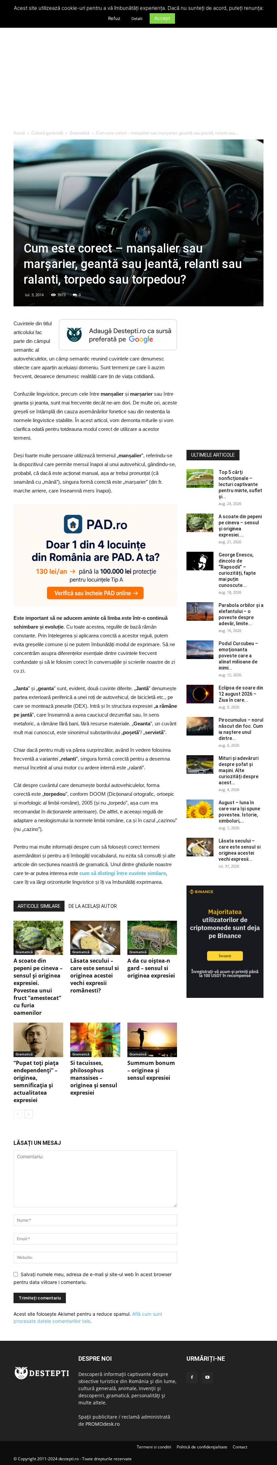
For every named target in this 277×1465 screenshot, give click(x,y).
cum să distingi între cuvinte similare (122, 873)
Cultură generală (47, 133)
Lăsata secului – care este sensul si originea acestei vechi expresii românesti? (94, 975)
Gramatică (80, 133)
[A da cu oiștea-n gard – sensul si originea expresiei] (152, 938)
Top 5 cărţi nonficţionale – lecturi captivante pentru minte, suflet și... (240, 484)
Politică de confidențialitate (202, 1447)
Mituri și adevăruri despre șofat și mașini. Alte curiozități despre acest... (238, 770)
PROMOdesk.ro (102, 1424)
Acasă (19, 133)
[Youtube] (207, 1377)
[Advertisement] (138, 79)
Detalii (137, 18)
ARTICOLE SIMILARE (39, 906)
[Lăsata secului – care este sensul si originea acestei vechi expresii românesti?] (95, 938)
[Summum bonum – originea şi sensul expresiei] (152, 1040)
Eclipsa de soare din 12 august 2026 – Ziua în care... (241, 694)
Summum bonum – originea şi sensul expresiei (151, 1070)
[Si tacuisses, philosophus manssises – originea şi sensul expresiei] (95, 1040)
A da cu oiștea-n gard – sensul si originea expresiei (151, 968)
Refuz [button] (114, 18)
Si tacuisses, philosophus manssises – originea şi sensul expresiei (93, 1077)
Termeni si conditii (154, 1447)
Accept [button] (162, 18)
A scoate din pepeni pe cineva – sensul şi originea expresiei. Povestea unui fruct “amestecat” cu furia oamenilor (38, 986)
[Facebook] (191, 1377)
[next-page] (28, 1114)
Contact (240, 1447)
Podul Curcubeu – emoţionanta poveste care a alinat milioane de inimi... (238, 656)
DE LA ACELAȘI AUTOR (93, 906)
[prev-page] (18, 1114)
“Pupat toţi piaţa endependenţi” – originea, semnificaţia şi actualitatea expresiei (36, 1081)
